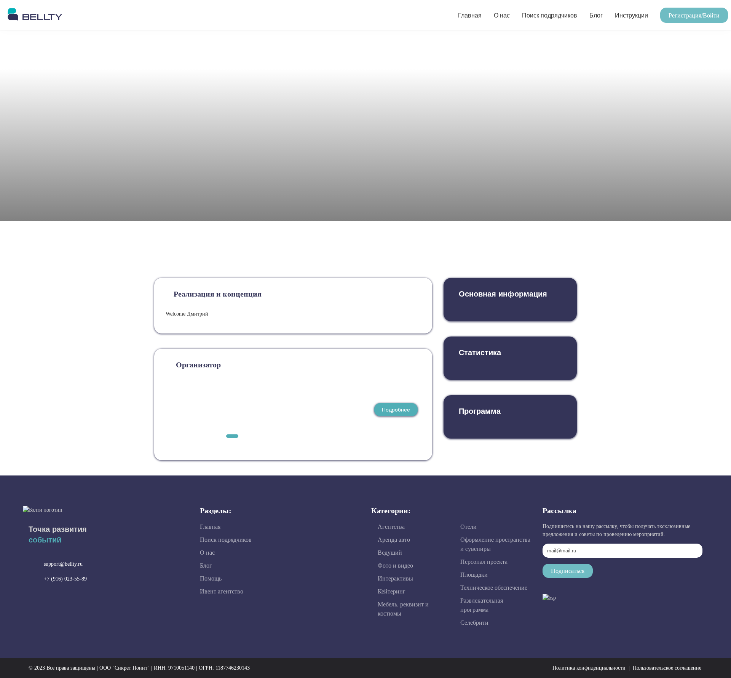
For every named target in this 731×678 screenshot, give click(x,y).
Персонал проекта (484, 561)
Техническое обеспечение (493, 587)
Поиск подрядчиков (549, 15)
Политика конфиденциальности (589, 668)
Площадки (474, 574)
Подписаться (567, 571)
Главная (470, 15)
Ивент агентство (221, 591)
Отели (468, 526)
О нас (502, 15)
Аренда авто (394, 539)
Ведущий (390, 552)
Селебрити (474, 622)
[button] (694, 15)
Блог (596, 15)
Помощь (211, 578)
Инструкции (631, 15)
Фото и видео (395, 565)
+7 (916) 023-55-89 (65, 579)
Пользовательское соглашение (667, 668)
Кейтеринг (391, 591)
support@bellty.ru (63, 564)
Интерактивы (395, 578)
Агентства (391, 526)
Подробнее (396, 410)
